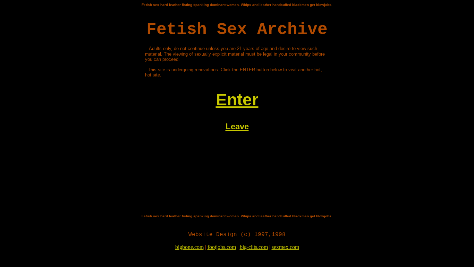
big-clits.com (254, 247)
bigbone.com (189, 247)
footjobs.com (222, 247)
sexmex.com (285, 247)
